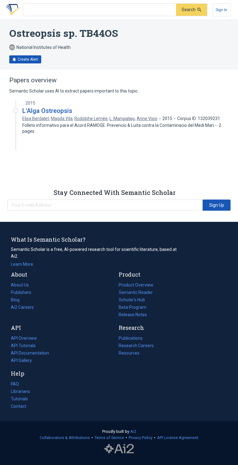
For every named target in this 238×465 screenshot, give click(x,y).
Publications (131, 339)
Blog (17, 300)
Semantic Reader (136, 292)
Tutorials (19, 398)
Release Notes (133, 314)
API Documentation (30, 354)
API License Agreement (177, 437)
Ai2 (133, 431)
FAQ (15, 383)
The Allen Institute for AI (119, 448)
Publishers (21, 292)
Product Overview (136, 284)
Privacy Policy (140, 437)
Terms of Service (109, 437)
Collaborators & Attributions (65, 437)
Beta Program (132, 307)
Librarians (20, 391)
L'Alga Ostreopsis (47, 110)
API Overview (24, 338)
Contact (18, 406)
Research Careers (136, 346)
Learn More (22, 264)
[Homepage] (12, 10)
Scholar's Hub (132, 299)
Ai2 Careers (22, 308)
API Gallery (21, 360)
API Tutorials (23, 345)
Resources (129, 354)
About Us (20, 284)
